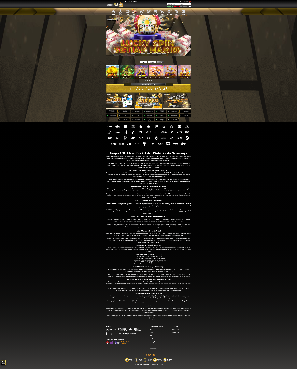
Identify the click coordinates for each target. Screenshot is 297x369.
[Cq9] (179, 138)
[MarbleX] (172, 132)
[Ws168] (175, 144)
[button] (133, 53)
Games (151, 345)
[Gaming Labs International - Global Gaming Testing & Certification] (138, 330)
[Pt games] (125, 138)
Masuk (170, 6)
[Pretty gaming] (110, 132)
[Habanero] (156, 138)
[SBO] (110, 126)
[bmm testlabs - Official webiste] (114, 334)
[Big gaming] (125, 132)
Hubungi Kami (175, 332)
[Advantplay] (141, 138)
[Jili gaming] (148, 132)
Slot (151, 335)
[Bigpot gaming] (141, 132)
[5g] (133, 138)
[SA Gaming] (156, 132)
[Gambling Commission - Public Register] (123, 330)
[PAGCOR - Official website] (112, 330)
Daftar (177, 6)
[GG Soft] (148, 126)
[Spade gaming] (148, 138)
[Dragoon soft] (152, 144)
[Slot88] (114, 144)
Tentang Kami (175, 329)
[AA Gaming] (117, 138)
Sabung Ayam (153, 342)
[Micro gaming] (179, 126)
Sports (151, 329)
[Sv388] (183, 144)
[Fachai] (129, 144)
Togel (151, 338)
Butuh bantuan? (184, 1)
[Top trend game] (133, 132)
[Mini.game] (117, 132)
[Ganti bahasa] (190, 1)
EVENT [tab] (152, 62)
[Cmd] (117, 126)
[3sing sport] (133, 126)
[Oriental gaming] (164, 132)
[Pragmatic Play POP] (110, 138)
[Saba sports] (125, 126)
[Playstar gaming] (172, 138)
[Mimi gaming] (121, 144)
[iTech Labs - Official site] (131, 330)
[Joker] (164, 138)
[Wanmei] (164, 126)
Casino (151, 332)
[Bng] (187, 138)
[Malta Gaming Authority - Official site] (130, 334)
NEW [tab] (143, 62)
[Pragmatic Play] (141, 126)
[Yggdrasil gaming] (145, 144)
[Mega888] (168, 144)
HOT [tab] (161, 62)
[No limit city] (137, 144)
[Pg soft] (187, 132)
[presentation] (109, 35)
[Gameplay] (187, 126)
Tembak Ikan (153, 348)
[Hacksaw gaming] (160, 144)
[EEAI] (179, 132)
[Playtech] (156, 126)
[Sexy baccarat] (172, 126)
